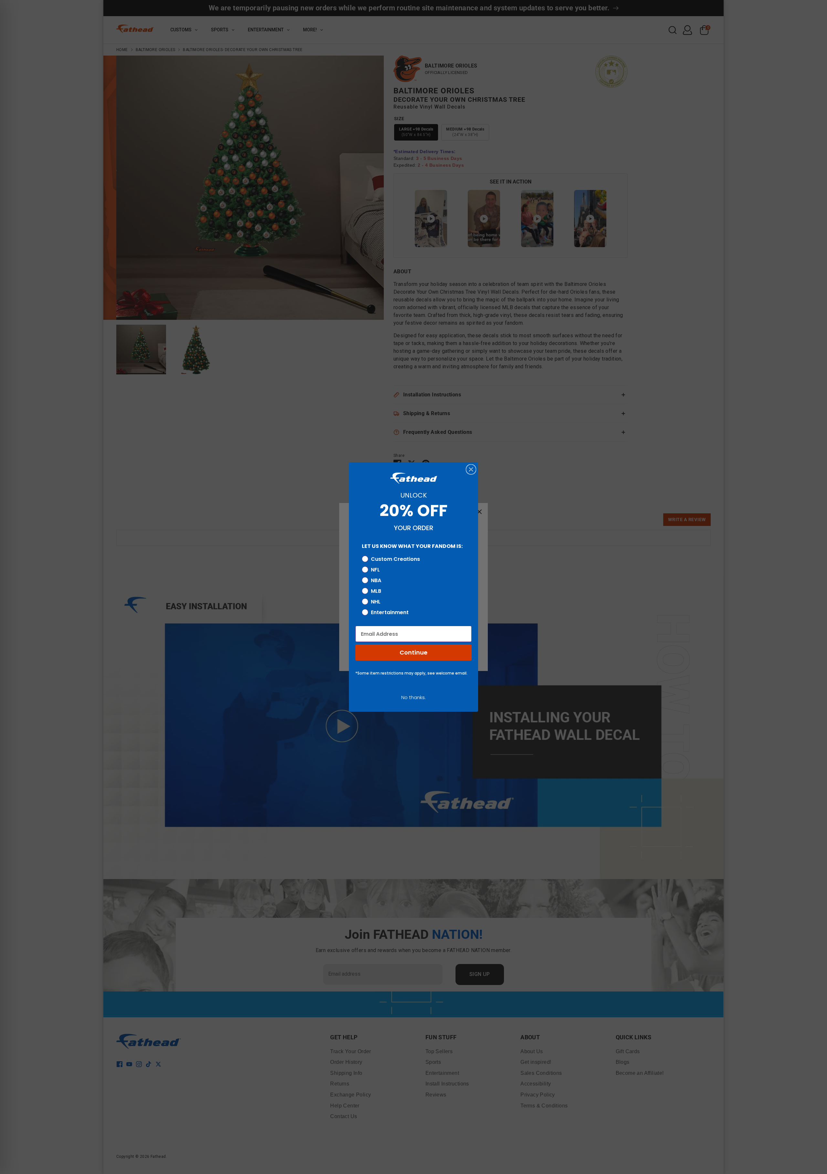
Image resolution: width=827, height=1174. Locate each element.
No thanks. (413, 697)
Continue (413, 652)
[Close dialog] (471, 469)
